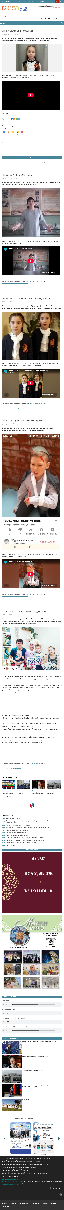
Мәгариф (15, 34)
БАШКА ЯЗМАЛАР (32, 850)
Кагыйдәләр (36, 1203)
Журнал (4, 1203)
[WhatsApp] (17, 119)
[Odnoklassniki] (53, 19)
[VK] (42, 19)
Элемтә (53, 1203)
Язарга (32, 158)
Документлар (6, 1206)
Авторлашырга (16, 163)
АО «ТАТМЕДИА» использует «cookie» (12, 1181)
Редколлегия (24, 1203)
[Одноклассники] (14, 119)
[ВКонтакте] (12, 119)
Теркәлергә (47, 163)
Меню (4, 23)
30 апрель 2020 (7, 301)
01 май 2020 (6, 34)
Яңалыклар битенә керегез (14, 285)
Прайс (45, 1203)
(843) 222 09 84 (58, 1191)
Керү (8, 16)
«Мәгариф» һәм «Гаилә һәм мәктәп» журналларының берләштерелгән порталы (24, 1)
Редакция (13, 1203)
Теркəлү (4, 16)
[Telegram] (57, 19)
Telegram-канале (35, 281)
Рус (61, 1)
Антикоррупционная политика (10, 1179)
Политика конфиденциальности (10, 1184)
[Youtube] (49, 19)
